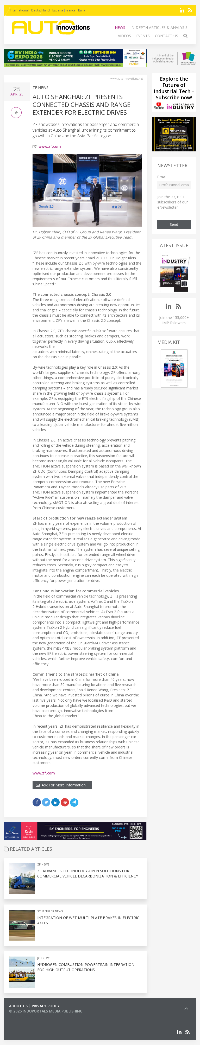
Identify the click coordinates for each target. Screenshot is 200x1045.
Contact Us (166, 35)
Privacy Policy (46, 1005)
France (71, 10)
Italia (81, 10)
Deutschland (40, 10)
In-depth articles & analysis (159, 27)
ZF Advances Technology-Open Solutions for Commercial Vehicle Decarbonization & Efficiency (87, 873)
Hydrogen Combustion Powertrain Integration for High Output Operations (85, 967)
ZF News (40, 87)
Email (162, 176)
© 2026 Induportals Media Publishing (46, 1011)
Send (174, 224)
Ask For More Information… (64, 785)
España (57, 10)
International (19, 10)
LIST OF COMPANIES (27, 1016)
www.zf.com (50, 146)
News (120, 27)
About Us (18, 1005)
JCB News (43, 958)
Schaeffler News (50, 911)
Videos (124, 35)
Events (143, 35)
